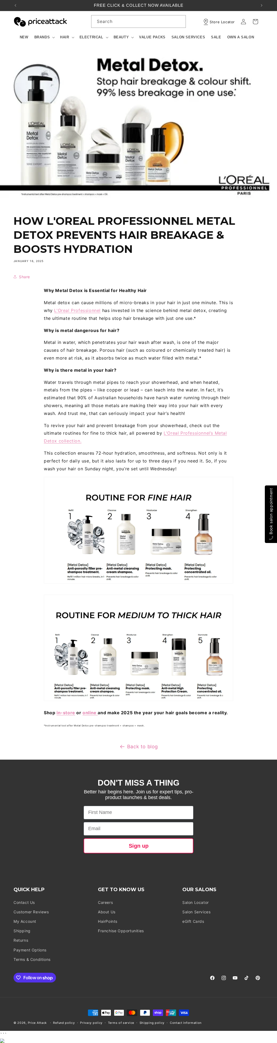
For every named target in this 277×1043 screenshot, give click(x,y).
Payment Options (30, 950)
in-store (66, 712)
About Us (107, 912)
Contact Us (24, 902)
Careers (105, 902)
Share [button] (24, 276)
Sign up (139, 846)
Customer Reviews (31, 912)
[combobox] (138, 21)
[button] (44, 37)
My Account (25, 921)
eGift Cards (193, 921)
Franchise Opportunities (121, 930)
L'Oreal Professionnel (77, 310)
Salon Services (196, 912)
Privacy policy (91, 1023)
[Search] (180, 21)
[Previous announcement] (15, 5)
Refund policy (64, 1023)
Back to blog (142, 746)
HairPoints (107, 921)
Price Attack (37, 1023)
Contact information (186, 1023)
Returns (21, 940)
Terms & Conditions (32, 959)
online (90, 712)
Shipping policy (152, 1023)
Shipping (22, 930)
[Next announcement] (262, 5)
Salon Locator (195, 902)
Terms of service (121, 1023)
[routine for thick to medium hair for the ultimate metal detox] (138, 700)
